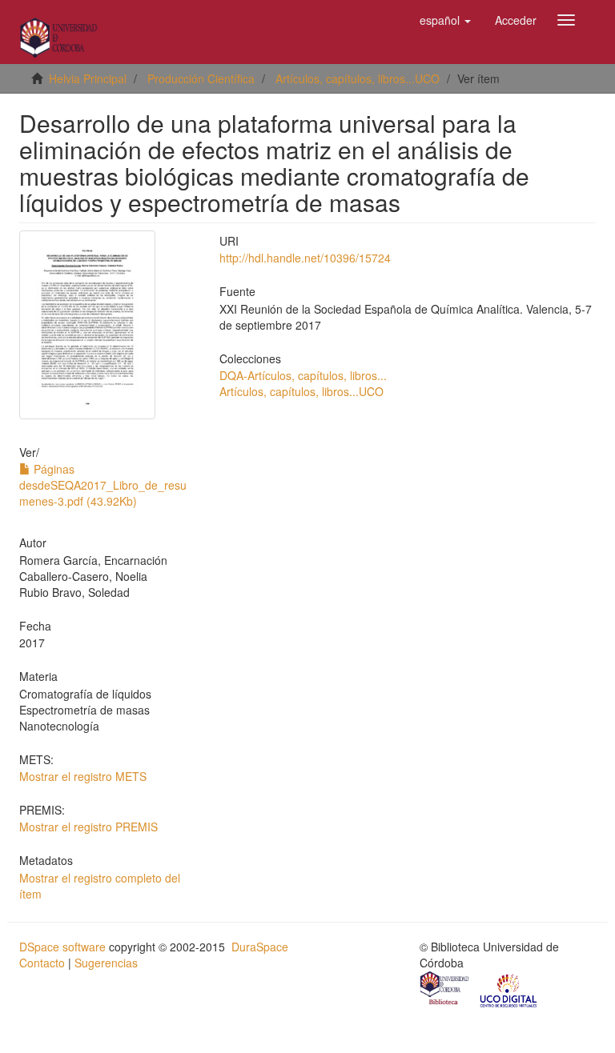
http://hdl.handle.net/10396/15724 (305, 258)
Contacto (42, 963)
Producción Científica (201, 78)
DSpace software (62, 947)
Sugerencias (106, 963)
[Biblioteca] (445, 990)
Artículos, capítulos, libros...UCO (357, 78)
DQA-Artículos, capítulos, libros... (303, 375)
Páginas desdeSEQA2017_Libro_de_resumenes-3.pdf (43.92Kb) (103, 485)
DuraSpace (259, 947)
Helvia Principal (88, 78)
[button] (445, 20)
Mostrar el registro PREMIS (88, 827)
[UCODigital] (509, 990)
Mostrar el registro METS (83, 776)
